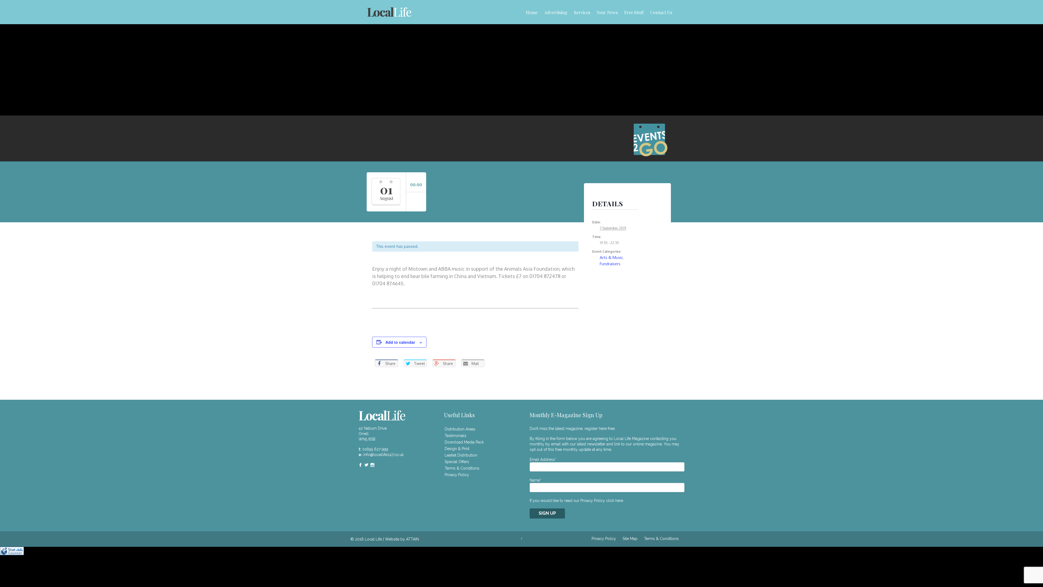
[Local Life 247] (389, 12)
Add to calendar (400, 342)
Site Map (630, 538)
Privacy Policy (457, 475)
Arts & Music (611, 257)
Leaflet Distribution (461, 455)
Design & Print (457, 449)
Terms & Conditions (462, 468)
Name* (535, 480)
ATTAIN (412, 539)
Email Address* (543, 459)
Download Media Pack (464, 442)
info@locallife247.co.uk (383, 454)
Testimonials (455, 435)
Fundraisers (610, 263)
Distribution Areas (460, 429)
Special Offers (457, 462)
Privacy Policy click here (601, 500)
